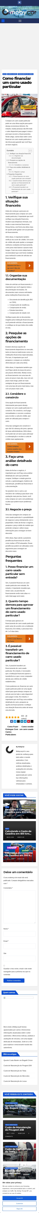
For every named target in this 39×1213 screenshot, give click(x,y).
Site (5, 953)
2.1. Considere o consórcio (20, 165)
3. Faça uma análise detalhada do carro (19, 168)
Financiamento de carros (25, 74)
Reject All (19, 1209)
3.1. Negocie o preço (18, 172)
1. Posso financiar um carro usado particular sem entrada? (21, 177)
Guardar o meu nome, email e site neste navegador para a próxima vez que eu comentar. (18, 971)
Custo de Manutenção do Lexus (15, 1081)
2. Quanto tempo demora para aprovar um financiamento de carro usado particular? (21, 183)
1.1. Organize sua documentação (17, 157)
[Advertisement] (19, 43)
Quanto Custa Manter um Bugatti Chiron (18, 1060)
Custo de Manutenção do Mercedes (16, 1076)
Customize (19, 1203)
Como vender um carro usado (27, 728)
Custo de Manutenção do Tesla (15, 1071)
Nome (6, 929)
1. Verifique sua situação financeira (19, 153)
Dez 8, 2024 (10, 1111)
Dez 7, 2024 (10, 1133)
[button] (36, 21)
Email (6, 941)
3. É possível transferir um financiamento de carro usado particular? (21, 189)
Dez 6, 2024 (10, 1155)
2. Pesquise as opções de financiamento (16, 161)
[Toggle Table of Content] (29, 150)
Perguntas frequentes (15, 174)
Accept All (19, 1198)
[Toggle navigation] (20, 20)
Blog (4, 74)
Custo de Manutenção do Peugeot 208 (18, 1065)
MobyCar (21, 747)
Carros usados (12, 74)
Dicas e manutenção (11, 1103)
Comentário (8, 888)
